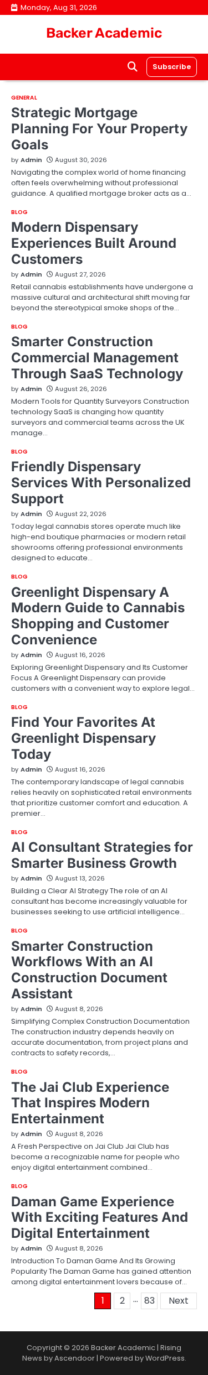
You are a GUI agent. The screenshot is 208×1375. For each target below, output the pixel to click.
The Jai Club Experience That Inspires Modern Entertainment (90, 1103)
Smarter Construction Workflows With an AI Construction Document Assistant (89, 970)
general (24, 98)
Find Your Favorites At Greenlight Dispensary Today (83, 738)
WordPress (165, 1358)
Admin (31, 159)
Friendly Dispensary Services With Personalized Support (101, 483)
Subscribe (172, 66)
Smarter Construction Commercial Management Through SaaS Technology (97, 358)
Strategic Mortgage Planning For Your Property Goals (99, 129)
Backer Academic (104, 33)
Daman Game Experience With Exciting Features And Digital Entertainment (99, 1218)
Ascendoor (74, 1358)
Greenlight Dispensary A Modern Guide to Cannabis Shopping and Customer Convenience (98, 616)
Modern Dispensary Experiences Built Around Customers (93, 243)
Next (179, 1300)
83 (149, 1300)
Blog (19, 212)
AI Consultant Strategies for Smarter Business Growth (102, 855)
